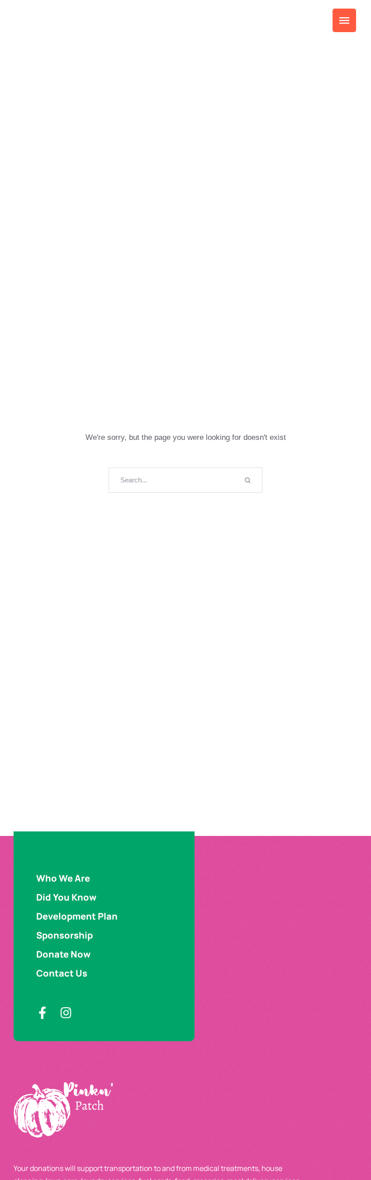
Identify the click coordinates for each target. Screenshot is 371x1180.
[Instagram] (66, 1012)
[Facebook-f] (42, 1012)
